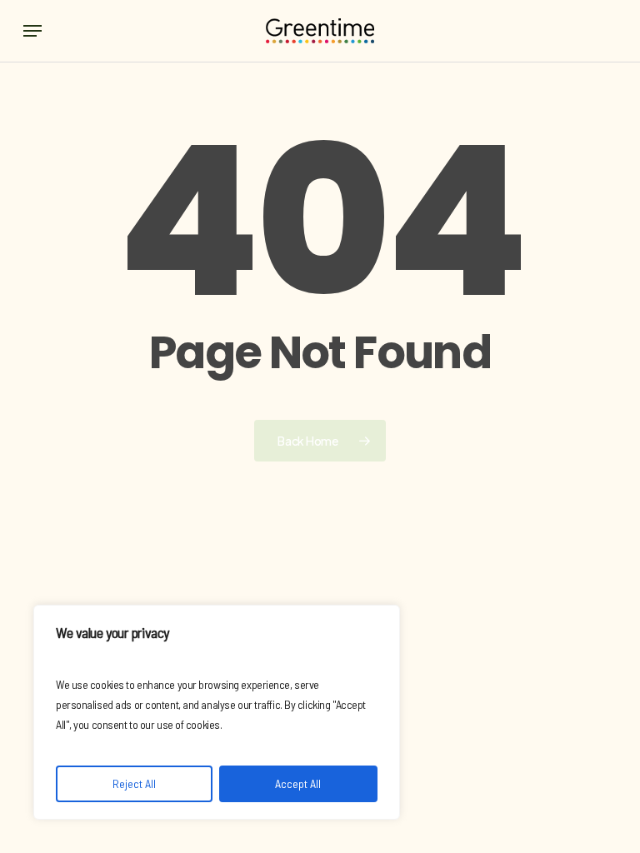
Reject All (134, 783)
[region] (216, 712)
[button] (32, 30)
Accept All (298, 783)
